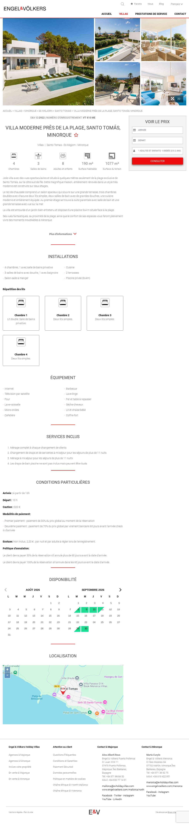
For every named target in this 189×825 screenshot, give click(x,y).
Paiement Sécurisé (63, 766)
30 (86, 628)
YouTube (106, 799)
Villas (123, 14)
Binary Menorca (174, 812)
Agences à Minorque (19, 761)
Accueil (107, 14)
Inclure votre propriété (20, 766)
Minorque (30, 110)
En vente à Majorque (19, 772)
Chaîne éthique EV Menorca (67, 790)
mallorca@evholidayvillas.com (118, 786)
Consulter (157, 161)
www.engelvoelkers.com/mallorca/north (123, 789)
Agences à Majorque (19, 754)
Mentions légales (15, 812)
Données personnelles (64, 772)
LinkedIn (117, 799)
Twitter (117, 795)
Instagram (128, 795)
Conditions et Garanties (65, 761)
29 (77, 628)
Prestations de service (151, 14)
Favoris (138, 3)
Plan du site (28, 812)
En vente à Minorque (19, 778)
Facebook (107, 795)
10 (94, 609)
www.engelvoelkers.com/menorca (164, 786)
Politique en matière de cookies (69, 778)
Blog (161, 3)
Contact (180, 14)
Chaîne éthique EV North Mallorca (70, 784)
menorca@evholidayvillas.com (162, 782)
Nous (150, 3)
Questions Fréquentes (64, 754)
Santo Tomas (63, 110)
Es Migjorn (45, 110)
